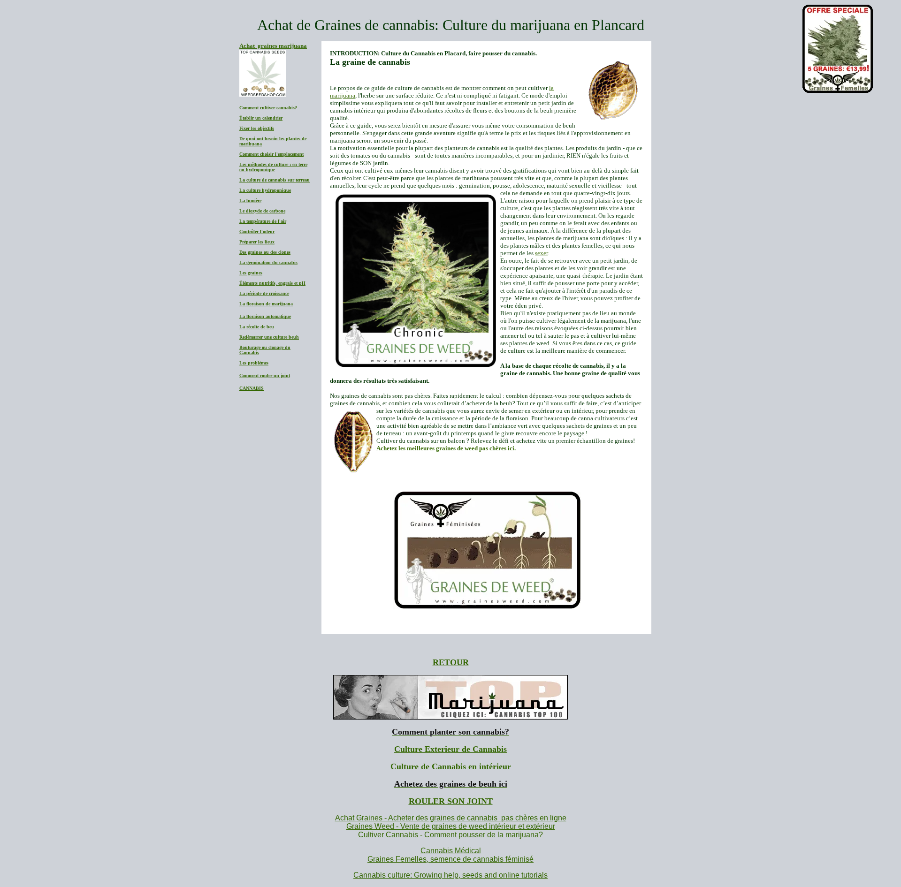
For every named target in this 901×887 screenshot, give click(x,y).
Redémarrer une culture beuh (269, 337)
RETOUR (451, 662)
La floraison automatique (265, 316)
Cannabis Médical (450, 851)
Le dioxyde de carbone (262, 210)
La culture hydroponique (265, 190)
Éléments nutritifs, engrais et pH (272, 283)
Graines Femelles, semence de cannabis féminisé (450, 859)
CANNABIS (251, 388)
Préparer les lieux (257, 241)
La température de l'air (262, 221)
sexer (541, 253)
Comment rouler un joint (264, 375)
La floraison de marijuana (266, 303)
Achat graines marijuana (273, 45)
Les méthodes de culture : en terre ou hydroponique (273, 167)
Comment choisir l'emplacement (271, 154)
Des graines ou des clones (264, 252)
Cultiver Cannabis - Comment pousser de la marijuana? (450, 835)
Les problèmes (253, 362)
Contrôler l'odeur (257, 231)
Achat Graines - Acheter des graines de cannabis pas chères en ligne (450, 818)
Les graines (250, 272)
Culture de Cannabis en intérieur (450, 766)
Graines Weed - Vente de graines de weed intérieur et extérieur (450, 826)
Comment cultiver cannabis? (268, 107)
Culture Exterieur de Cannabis (450, 749)
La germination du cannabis (268, 262)
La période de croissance (264, 293)
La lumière (250, 200)
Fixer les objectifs (256, 128)
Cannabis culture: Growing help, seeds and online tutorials (450, 875)
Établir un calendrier (261, 118)
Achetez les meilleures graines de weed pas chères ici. (446, 448)
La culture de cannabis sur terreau (274, 179)
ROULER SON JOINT (451, 801)
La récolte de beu (256, 326)
